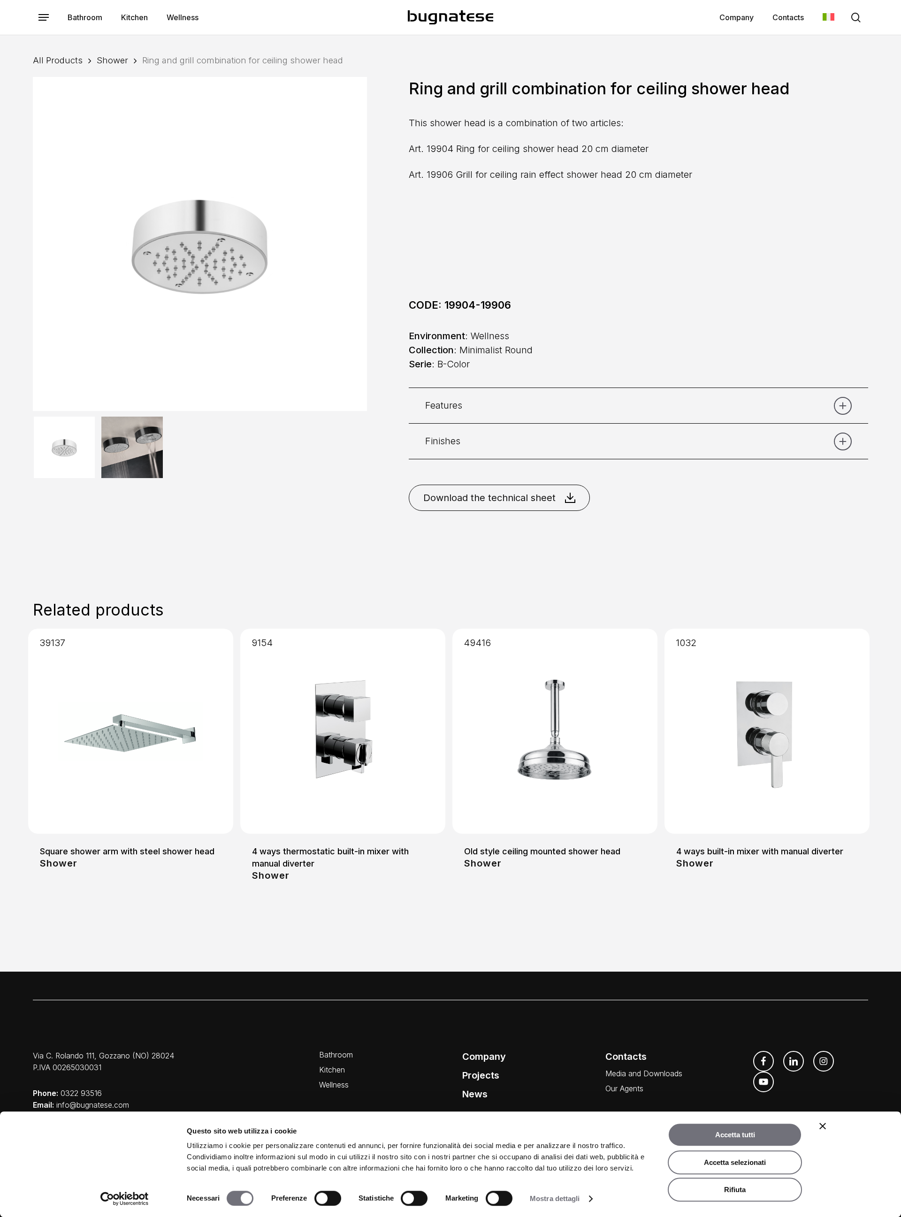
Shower (112, 60)
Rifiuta (735, 1190)
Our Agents (624, 1088)
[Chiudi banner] (822, 1126)
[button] (43, 18)
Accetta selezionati (735, 1162)
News (475, 1094)
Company (484, 1056)
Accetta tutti (735, 1135)
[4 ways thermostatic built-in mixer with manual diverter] (342, 731)
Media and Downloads (643, 1073)
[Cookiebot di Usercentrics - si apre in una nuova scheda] (125, 1199)
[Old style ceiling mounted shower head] (554, 731)
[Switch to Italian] (828, 17)
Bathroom (336, 1054)
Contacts (626, 1056)
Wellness (334, 1084)
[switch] (327, 1198)
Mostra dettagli (555, 1198)
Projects (480, 1075)
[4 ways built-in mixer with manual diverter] (767, 731)
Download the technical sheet (489, 497)
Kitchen (332, 1069)
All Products (58, 60)
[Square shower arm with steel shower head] (130, 731)
